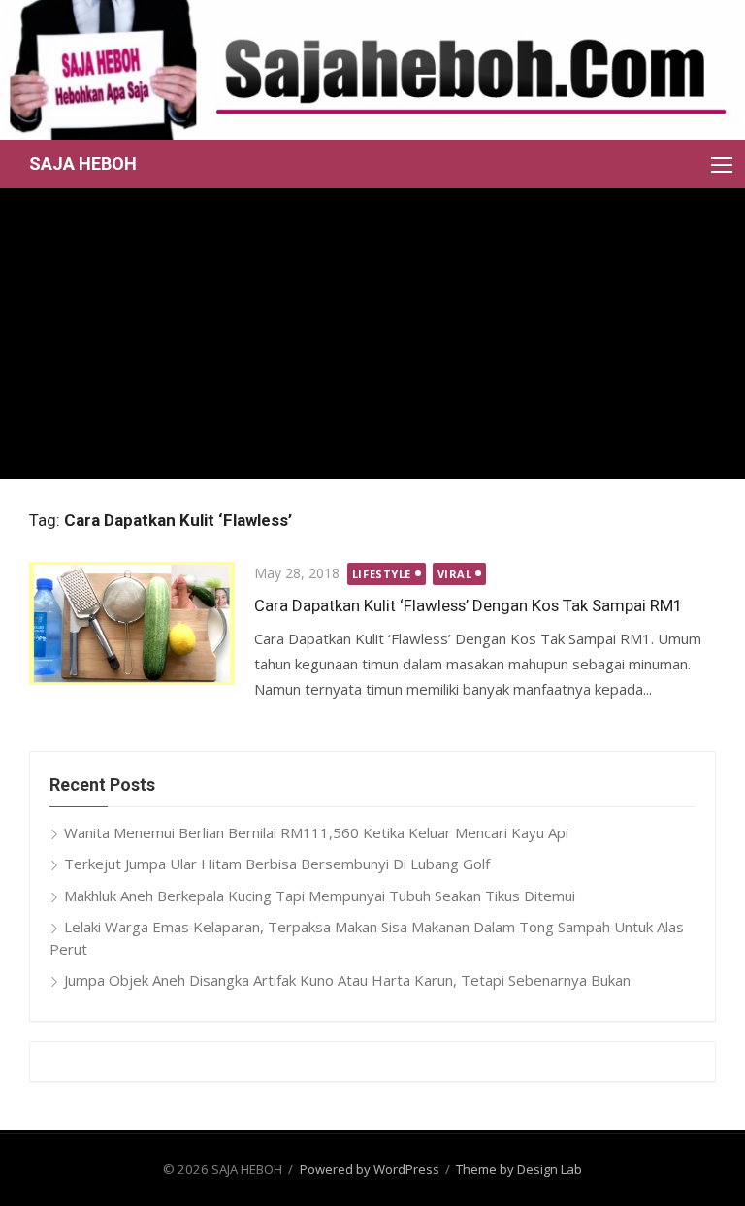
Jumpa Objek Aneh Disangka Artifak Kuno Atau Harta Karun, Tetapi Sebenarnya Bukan (347, 980)
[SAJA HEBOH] (372, 70)
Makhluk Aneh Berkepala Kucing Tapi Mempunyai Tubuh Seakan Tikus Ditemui (319, 895)
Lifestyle (381, 574)
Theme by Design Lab (519, 1169)
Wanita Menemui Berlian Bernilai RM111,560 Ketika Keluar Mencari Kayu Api (316, 832)
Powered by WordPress (369, 1169)
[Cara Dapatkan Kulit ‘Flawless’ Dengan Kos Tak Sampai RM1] (132, 623)
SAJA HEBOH (83, 163)
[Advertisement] (372, 334)
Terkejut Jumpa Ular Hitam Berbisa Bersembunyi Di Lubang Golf (277, 863)
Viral (454, 574)
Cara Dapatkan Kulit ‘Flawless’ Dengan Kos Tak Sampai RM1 (468, 605)
